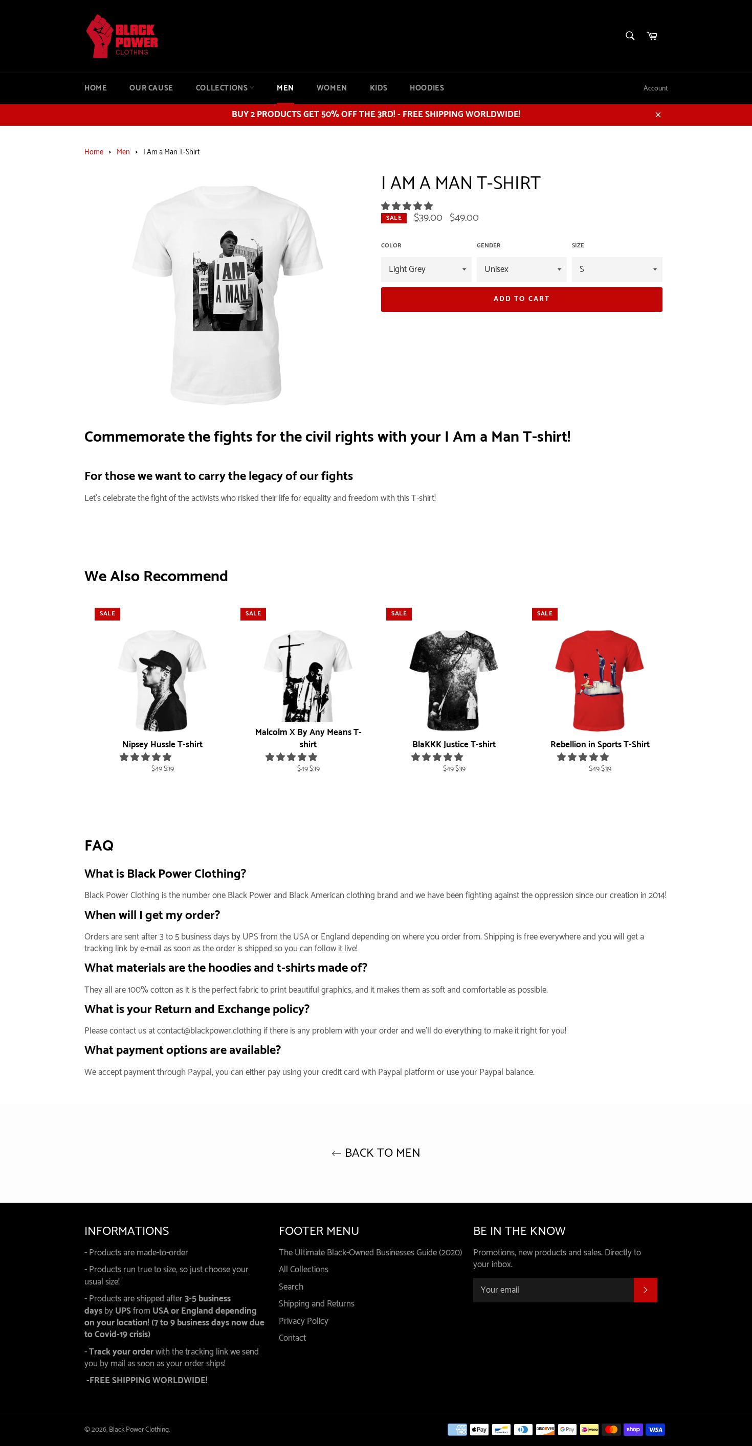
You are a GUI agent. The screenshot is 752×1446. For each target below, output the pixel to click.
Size (578, 246)
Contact (292, 1338)
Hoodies (427, 88)
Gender (489, 246)
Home (95, 88)
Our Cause (151, 88)
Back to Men (381, 1153)
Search (291, 1287)
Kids (378, 88)
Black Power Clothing (139, 1429)
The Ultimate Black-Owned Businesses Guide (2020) (370, 1253)
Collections (223, 88)
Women (332, 88)
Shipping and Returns (317, 1304)
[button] (408, 206)
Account (656, 89)
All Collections (303, 1270)
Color (391, 246)
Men (285, 88)
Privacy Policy (303, 1321)
